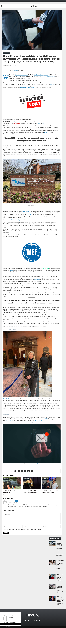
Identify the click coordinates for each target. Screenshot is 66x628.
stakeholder (29, 214)
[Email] (37, 620)
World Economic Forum (21, 75)
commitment (37, 279)
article (11, 270)
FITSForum (6, 65)
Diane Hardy (6, 399)
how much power (22, 125)
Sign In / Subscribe (62, 0)
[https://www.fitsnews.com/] (33, 615)
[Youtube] (35, 620)
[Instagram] (32, 620)
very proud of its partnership (13, 220)
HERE (45, 419)
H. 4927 (46, 132)
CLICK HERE (9, 420)
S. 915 (32, 127)
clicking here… (37, 463)
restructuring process (15, 122)
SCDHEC (52, 84)
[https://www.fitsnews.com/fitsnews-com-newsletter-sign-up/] (32, 443)
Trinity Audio (15, 70)
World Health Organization (41, 75)
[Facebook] (26, 620)
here (39, 123)
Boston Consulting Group (48, 76)
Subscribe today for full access (10, 622)
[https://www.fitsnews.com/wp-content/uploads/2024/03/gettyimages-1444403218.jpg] (32, 252)
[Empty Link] (62, 538)
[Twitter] (29, 620)
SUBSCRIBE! (35, 112)
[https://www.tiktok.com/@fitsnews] (40, 620)
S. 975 (42, 318)
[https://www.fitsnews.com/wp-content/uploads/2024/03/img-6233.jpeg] (32, 181)
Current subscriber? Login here (10, 624)
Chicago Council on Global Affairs (32, 278)
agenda (45, 212)
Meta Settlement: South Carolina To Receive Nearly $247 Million (60, 599)
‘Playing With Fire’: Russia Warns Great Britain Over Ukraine (59, 587)
